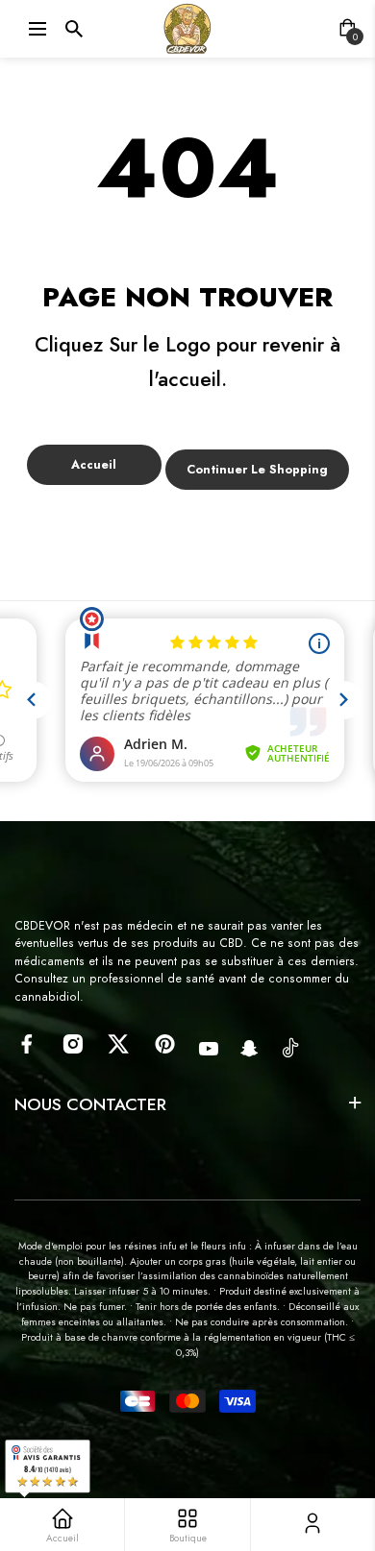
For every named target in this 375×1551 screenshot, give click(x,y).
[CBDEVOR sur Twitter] (119, 1043)
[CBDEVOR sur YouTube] (208, 1048)
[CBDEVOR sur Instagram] (73, 1043)
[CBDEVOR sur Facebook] (26, 1043)
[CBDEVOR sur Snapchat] (249, 1048)
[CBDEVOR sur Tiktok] (290, 1046)
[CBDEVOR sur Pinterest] (165, 1043)
